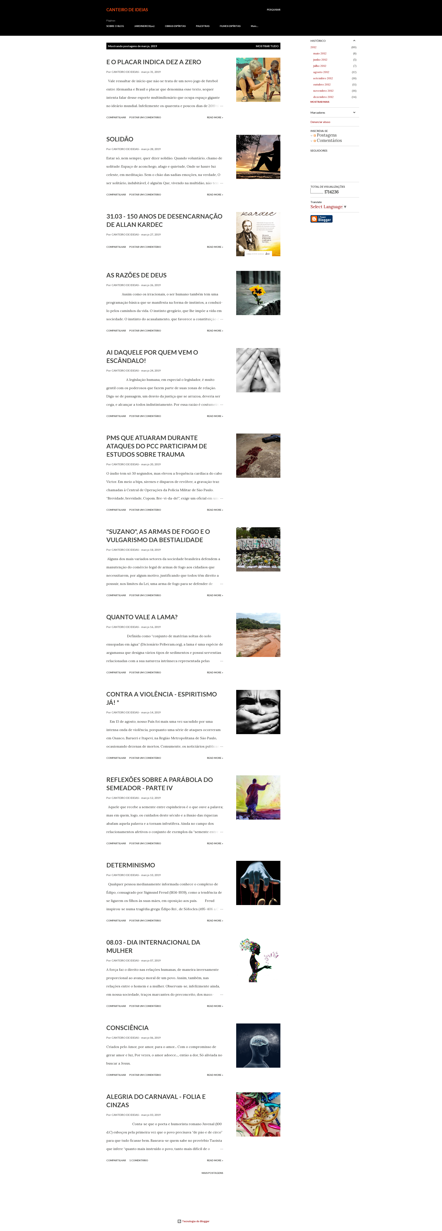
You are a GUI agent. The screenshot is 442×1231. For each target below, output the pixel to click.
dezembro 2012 (323, 97)
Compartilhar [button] (116, 117)
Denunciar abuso (320, 121)
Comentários (329, 140)
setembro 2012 (323, 78)
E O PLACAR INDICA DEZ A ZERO (153, 62)
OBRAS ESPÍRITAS (175, 26)
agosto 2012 (321, 72)
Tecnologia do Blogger (195, 1221)
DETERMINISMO (130, 865)
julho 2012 (319, 66)
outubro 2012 (322, 84)
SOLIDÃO (119, 139)
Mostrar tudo (267, 46)
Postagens (326, 135)
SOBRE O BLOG (115, 26)
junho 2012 (320, 59)
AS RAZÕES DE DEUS (136, 275)
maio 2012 (319, 53)
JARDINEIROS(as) (144, 26)
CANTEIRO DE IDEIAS (127, 9)
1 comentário (138, 1160)
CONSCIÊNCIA (127, 1027)
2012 (313, 47)
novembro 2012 (323, 90)
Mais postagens (212, 1172)
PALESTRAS (202, 26)
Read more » (215, 117)
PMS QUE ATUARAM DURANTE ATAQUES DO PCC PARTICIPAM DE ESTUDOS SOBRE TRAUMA (156, 446)
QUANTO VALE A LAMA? (141, 617)
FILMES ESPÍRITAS (230, 26)
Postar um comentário (145, 117)
